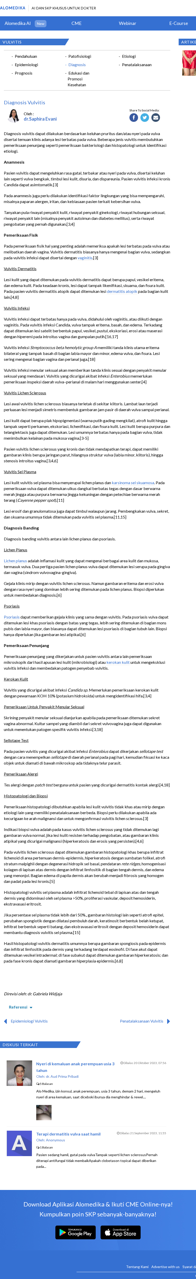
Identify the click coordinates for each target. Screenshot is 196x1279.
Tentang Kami (137, 1266)
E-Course (178, 23)
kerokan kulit (118, 662)
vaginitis (85, 257)
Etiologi (129, 56)
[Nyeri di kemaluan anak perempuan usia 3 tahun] (19, 1084)
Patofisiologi (79, 56)
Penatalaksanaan (137, 64)
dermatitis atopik (122, 291)
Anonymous (55, 1140)
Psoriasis (12, 616)
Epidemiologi (26, 64)
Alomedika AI (18, 23)
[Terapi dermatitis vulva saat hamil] (19, 1154)
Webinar (127, 23)
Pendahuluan (26, 56)
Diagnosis (77, 64)
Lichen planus (15, 560)
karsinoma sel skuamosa (133, 482)
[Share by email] (155, 117)
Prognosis (23, 72)
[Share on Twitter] (144, 117)
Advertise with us (165, 1266)
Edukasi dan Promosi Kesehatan (78, 78)
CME (76, 23)
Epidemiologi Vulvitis (29, 1020)
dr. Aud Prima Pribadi (62, 1076)
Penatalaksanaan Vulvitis (141, 1020)
